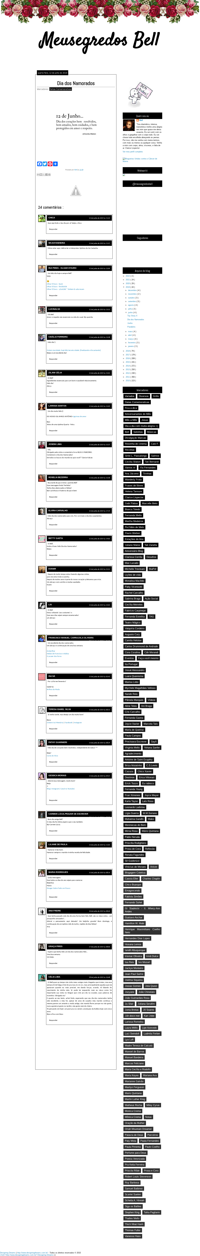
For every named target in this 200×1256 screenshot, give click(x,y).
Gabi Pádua (131, 503)
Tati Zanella (151, 545)
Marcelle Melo (149, 503)
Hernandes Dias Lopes (137, 938)
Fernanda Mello (133, 515)
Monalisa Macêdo (134, 580)
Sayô (154, 741)
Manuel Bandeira (134, 1057)
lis (50, 604)
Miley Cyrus (153, 1105)
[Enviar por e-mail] (38, 174)
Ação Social (151, 598)
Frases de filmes (134, 485)
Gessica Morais (57, 775)
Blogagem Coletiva (135, 872)
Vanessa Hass (133, 1236)
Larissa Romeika (134, 1021)
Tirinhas (147, 473)
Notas (148, 1116)
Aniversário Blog (134, 550)
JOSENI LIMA (55, 444)
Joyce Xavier (132, 723)
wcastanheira (56, 243)
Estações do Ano (134, 539)
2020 (128, 283)
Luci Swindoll (132, 1033)
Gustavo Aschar (133, 917)
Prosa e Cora (151, 1170)
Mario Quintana (133, 1093)
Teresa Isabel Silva (59, 709)
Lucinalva (54, 309)
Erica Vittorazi (146, 777)
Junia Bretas (132, 1009)
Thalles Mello (132, 1218)
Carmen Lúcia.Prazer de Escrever (68, 814)
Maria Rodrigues (58, 872)
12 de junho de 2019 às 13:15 (99, 310)
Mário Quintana (150, 830)
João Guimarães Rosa (137, 997)
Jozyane (129, 991)
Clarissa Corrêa (133, 556)
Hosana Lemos (133, 944)
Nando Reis (131, 693)
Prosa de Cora (133, 848)
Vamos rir (130, 467)
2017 (128, 355)
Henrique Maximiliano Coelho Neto (142, 931)
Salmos (155, 455)
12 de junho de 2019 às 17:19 (99, 511)
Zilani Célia (55, 372)
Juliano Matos (132, 545)
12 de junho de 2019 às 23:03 (99, 605)
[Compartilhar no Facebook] (46, 174)
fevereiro (132, 342)
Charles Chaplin (151, 878)
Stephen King (132, 1212)
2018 (128, 351)
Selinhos (138, 431)
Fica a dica (131, 407)
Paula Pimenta (133, 1146)
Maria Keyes (132, 1075)
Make (151, 819)
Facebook (68, 723)
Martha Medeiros (134, 521)
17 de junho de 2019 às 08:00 (99, 947)
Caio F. (155, 443)
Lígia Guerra (132, 813)
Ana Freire (54, 911)
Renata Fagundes (134, 854)
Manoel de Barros (134, 1051)
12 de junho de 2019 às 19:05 (99, 539)
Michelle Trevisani (135, 568)
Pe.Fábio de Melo (134, 527)
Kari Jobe (149, 1015)
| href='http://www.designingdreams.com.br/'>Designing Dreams (27, 1255)
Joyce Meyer (152, 795)
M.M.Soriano (150, 813)
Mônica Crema (133, 1116)
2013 (128, 369)
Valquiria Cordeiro (134, 628)
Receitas (130, 449)
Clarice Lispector (134, 497)
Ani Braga (146, 705)
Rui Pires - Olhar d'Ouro (62, 268)
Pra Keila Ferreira (134, 1164)
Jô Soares (148, 1009)
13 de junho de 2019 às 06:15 (99, 710)
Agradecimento (133, 753)
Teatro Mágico (132, 622)
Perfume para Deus (135, 1152)
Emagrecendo (132, 890)
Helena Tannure (133, 491)
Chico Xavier (145, 771)
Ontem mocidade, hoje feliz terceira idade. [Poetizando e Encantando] (74, 350)
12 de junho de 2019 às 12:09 (99, 268)
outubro (131, 298)
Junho (130, 323)
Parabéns (131, 327)
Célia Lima (54, 977)
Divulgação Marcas (135, 437)
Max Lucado (131, 562)
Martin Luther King (135, 1099)
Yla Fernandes (148, 467)
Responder (53, 229)
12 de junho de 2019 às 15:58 (99, 478)
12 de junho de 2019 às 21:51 (99, 569)
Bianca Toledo (132, 509)
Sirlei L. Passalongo (136, 455)
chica (51, 217)
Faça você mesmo (148, 658)
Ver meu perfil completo (133, 152)
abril (130, 335)
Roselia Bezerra (58, 477)
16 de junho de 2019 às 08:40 (99, 911)
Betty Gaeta (55, 538)
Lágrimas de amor (79, 416)
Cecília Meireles (134, 604)
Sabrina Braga (132, 598)
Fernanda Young (133, 789)
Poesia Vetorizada (135, 1158)
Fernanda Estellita (135, 616)
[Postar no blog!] (41, 174)
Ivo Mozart (144, 962)
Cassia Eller (131, 878)
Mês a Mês (131, 419)
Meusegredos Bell (100, 41)
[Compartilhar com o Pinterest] (49, 174)
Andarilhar (51, 651)
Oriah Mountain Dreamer (138, 1128)
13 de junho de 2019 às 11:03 (99, 845)
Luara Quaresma (134, 676)
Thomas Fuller (133, 1230)
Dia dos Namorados (135, 319)
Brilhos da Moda (53, 689)
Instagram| (56, 789)
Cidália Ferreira (58, 337)
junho (130, 312)
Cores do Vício (52, 756)
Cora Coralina (132, 652)
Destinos (130, 777)
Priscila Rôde (132, 1170)
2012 (128, 373)
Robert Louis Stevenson (138, 1176)
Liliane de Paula (57, 844)
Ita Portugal (131, 664)
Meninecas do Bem (135, 825)
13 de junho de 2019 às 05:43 (99, 677)
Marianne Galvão (134, 1081)
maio (130, 331)
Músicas (151, 431)
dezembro (132, 290)
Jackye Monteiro (134, 968)
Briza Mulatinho (133, 765)
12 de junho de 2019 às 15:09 (99, 406)
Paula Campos (133, 735)
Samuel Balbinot (134, 1188)
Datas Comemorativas (61, 89)
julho (130, 309)
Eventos (129, 658)
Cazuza (129, 771)
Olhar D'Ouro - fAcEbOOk (57, 287)
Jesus (144, 419)
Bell (141, 120)
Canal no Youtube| (67, 789)
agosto (131, 305)
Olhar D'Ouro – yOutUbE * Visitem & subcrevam (65, 289)
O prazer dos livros (54, 656)
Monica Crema (133, 1110)
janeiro (131, 346)
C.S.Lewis (151, 765)
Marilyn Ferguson (134, 1087)
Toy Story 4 (132, 316)
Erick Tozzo (131, 783)
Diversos (144, 396)
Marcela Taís (151, 723)
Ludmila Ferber (152, 1033)
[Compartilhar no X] (43, 174)
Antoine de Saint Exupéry (139, 759)
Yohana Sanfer (152, 747)
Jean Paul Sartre (134, 973)
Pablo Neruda (132, 836)
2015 (128, 362)
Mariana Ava (150, 1075)
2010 (128, 380)
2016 (128, 358)
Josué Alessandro (134, 670)
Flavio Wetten (132, 533)
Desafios (151, 556)
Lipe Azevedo (149, 1027)
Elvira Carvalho (58, 510)
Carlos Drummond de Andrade (141, 646)
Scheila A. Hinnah (134, 1200)
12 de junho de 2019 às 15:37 (99, 445)
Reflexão (150, 848)
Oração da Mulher (135, 1122)
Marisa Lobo (131, 682)
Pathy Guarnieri (57, 742)
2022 (128, 276)
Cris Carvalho (132, 711)
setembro (132, 301)
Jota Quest (151, 985)
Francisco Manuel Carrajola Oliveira (71, 638)
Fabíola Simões (133, 896)
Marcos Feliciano (134, 1063)
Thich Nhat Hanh (134, 1224)
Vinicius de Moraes (135, 866)
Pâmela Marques (134, 699)
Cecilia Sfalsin (133, 461)
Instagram (78, 723)
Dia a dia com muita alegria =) (141, 425)
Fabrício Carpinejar (135, 610)
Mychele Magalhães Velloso (140, 687)
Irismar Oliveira (133, 956)
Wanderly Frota (133, 479)
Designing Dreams (8, 1253)
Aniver (153, 866)
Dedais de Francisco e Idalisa (58, 654)
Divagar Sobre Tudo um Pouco (58, 888)
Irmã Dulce (152, 956)
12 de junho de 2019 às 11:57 (99, 243)
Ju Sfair (129, 1003)
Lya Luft (129, 1039)
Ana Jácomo (132, 473)
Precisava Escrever (136, 741)
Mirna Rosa (131, 830)
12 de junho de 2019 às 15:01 (99, 373)
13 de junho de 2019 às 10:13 (99, 817)
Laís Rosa (147, 801)
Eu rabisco (148, 783)
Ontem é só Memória (55, 723)
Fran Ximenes (132, 795)
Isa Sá (51, 676)
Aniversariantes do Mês (138, 413)
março (131, 339)
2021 (128, 280)
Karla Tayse (131, 801)
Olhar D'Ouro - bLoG (55, 284)
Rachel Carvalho (134, 592)
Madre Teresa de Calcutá (138, 1045)
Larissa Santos (57, 406)
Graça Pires (55, 946)
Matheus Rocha (133, 1105)
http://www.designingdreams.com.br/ (32, 1253)
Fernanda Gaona (134, 717)
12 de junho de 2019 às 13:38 (99, 337)
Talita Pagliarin (152, 1212)
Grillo (156, 396)
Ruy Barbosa (132, 1182)
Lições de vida (133, 574)
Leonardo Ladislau (135, 807)
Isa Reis (129, 962)
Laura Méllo (131, 1027)
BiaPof (152, 568)
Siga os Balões (133, 1206)
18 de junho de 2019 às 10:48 (99, 977)
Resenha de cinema (136, 443)
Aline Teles (131, 705)
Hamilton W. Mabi (134, 923)
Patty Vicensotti (133, 586)
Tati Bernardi (152, 461)
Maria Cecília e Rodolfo (138, 1069)
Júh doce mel (132, 1015)
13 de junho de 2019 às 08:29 (99, 743)
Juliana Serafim (146, 1003)
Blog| (49, 789)
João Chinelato (147, 991)
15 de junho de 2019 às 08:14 (99, 873)
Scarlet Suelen (133, 1194)
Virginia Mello (132, 747)
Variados (129, 396)
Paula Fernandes (149, 1140)
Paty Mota (130, 1140)
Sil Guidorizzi (132, 860)
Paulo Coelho (152, 1146)
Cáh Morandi (151, 652)
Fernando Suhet (133, 902)
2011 (128, 377)
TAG (151, 616)
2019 (128, 287)
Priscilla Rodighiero (135, 842)
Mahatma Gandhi (134, 819)
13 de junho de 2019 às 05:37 (99, 641)
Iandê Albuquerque (135, 950)
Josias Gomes (133, 985)
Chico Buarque (133, 884)
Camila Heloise (133, 640)
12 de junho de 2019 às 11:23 (99, 218)
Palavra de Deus (134, 1134)
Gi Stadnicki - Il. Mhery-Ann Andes (142, 910)
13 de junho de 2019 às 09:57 (99, 776)
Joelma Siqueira (133, 979)
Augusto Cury (132, 634)
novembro (132, 294)
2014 (128, 366)
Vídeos (151, 699)
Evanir (52, 569)
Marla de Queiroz (134, 729)
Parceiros (152, 1134)
